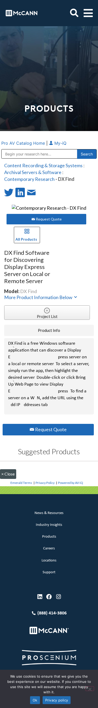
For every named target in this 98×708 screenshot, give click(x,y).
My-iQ (59, 143)
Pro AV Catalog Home (23, 143)
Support (49, 572)
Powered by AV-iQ (70, 483)
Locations (49, 561)
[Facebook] (49, 596)
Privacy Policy (45, 483)
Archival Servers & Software (32, 172)
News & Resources (49, 513)
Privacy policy (56, 700)
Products (49, 537)
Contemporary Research (29, 179)
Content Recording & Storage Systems (43, 165)
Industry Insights (49, 525)
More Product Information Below (38, 297)
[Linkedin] (39, 596)
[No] (89, 688)
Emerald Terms (21, 483)
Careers (49, 548)
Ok (35, 700)
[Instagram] (58, 596)
